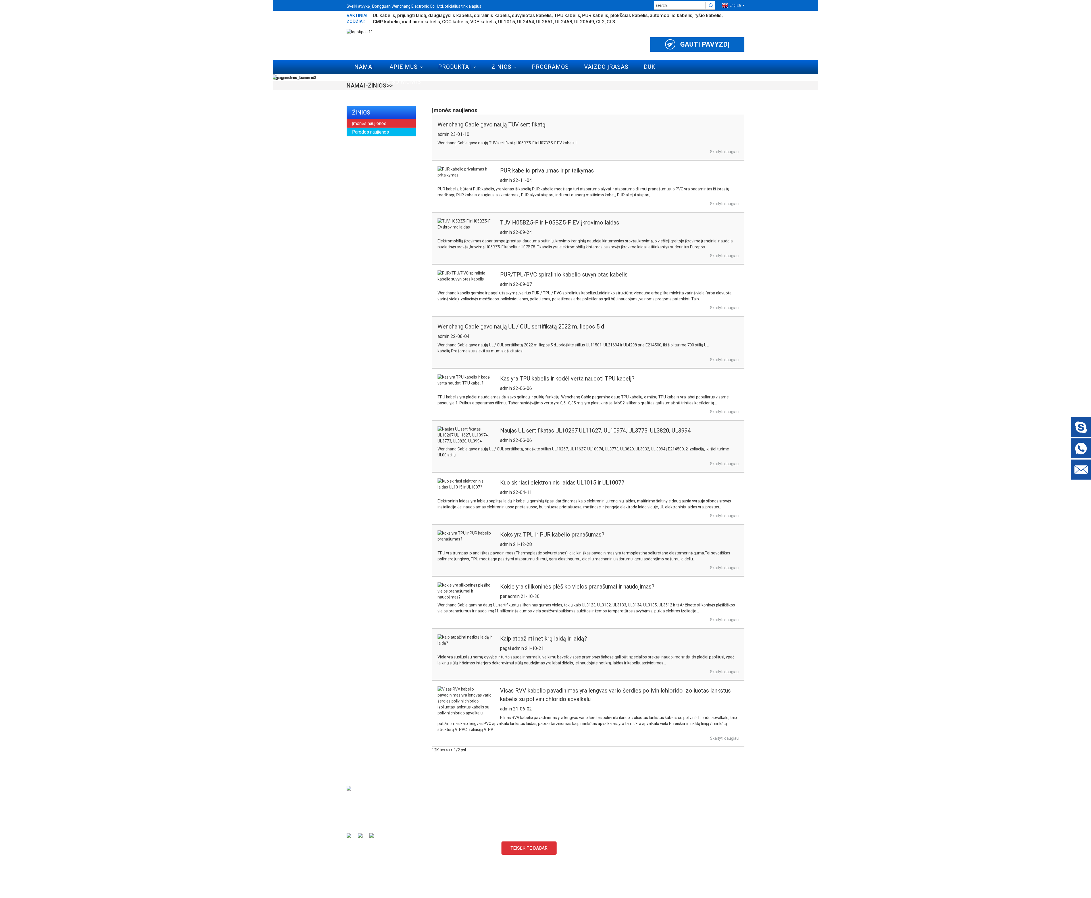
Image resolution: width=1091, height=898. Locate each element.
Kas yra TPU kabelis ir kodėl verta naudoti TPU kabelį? (567, 378)
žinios (501, 66)
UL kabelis (384, 15)
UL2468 (563, 21)
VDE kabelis (483, 21)
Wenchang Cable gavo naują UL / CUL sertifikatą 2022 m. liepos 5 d (521, 326)
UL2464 (525, 21)
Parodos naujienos (370, 132)
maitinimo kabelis (421, 21)
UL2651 (544, 21)
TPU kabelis (567, 15)
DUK (649, 66)
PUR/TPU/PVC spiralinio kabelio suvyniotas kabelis (564, 274)
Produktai (454, 66)
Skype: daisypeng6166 (686, 849)
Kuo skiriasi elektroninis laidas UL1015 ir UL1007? (562, 482)
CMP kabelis (386, 21)
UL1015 (506, 21)
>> (450, 750)
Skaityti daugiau (724, 151)
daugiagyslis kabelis (450, 15)
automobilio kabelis (671, 15)
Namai (364, 66)
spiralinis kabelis (492, 15)
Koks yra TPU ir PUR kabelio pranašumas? (552, 534)
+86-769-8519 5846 (684, 859)
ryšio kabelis (708, 15)
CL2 (600, 21)
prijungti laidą (411, 15)
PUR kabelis (595, 15)
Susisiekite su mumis (387, 81)
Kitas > (442, 750)
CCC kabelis (455, 21)
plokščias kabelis (629, 15)
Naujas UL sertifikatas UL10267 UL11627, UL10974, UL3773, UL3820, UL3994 (595, 430)
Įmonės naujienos (369, 123)
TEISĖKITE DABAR (529, 848)
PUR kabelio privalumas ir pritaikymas (547, 170)
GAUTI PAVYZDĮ (705, 44)
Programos (550, 66)
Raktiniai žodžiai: (357, 18)
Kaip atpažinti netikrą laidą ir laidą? (543, 638)
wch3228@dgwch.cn (684, 839)
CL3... (613, 21)
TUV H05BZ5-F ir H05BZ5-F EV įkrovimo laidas (559, 222)
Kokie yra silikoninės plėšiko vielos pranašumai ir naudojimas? (577, 586)
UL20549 (584, 21)
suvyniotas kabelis (532, 15)
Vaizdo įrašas (606, 66)
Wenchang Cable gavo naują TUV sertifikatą (492, 124)
